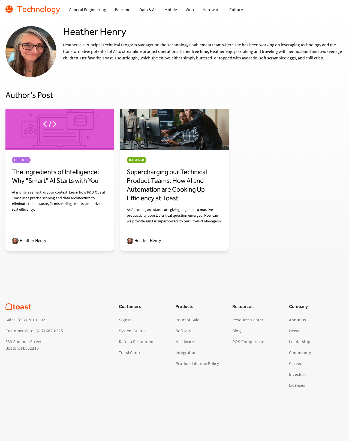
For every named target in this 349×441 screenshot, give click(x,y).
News (294, 330)
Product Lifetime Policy (197, 363)
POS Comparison (248, 341)
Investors (297, 374)
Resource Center (247, 319)
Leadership (299, 341)
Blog (236, 330)
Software (184, 330)
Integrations (187, 352)
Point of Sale (188, 319)
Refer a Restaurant (136, 341)
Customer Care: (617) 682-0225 (34, 330)
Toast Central (131, 352)
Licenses (297, 385)
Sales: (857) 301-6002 (25, 319)
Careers (296, 363)
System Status (132, 330)
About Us (297, 319)
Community (300, 352)
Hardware (185, 341)
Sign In (125, 319)
